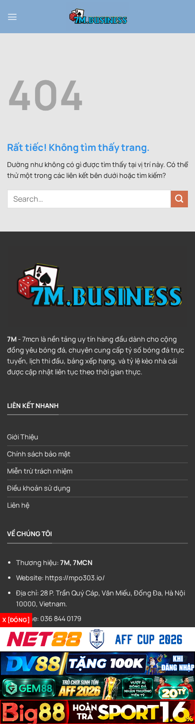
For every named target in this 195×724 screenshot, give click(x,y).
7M (12, 338)
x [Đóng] (16, 620)
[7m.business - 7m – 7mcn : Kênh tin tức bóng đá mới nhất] (97, 16)
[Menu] (12, 17)
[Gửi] (179, 199)
